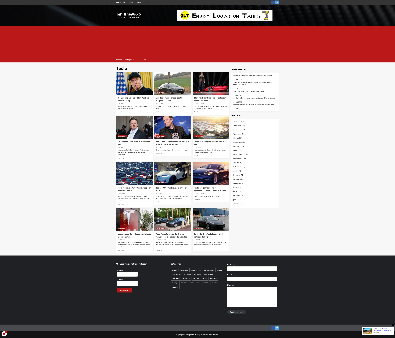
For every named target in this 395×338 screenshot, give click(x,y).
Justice (235, 171)
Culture (235, 138)
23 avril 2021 (198, 147)
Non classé (236, 175)
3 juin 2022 (121, 147)
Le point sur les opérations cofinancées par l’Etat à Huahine (253, 98)
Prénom (120, 270)
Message (230, 285)
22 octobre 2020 (160, 193)
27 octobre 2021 (160, 147)
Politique (235, 183)
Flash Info (236, 167)
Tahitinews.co (128, 14)
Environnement (238, 154)
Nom (233, 265)
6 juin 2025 (121, 103)
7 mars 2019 (160, 239)
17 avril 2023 (160, 103)
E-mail (120, 280)
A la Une (142, 60)
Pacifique (235, 179)
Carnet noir (236, 126)
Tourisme (235, 204)
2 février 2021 (122, 193)
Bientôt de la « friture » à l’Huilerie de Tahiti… (248, 91)
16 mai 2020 (121, 239)
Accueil (130, 2)
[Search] (277, 60)
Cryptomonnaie (238, 134)
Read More (121, 112)
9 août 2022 (198, 103)
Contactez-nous (236, 312)
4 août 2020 (198, 193)
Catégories (129, 60)
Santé (234, 187)
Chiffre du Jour (237, 130)
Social (234, 191)
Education (236, 150)
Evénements (237, 158)
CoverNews (204, 335)
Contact (138, 2)
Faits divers (236, 163)
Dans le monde (122, 92)
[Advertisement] (197, 41)
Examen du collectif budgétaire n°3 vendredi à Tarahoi (252, 75)
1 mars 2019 (198, 239)
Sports (234, 200)
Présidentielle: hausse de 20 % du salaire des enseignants (253, 104)
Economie (236, 146)
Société (235, 195)
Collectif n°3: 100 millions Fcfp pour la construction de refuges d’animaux (252, 83)
